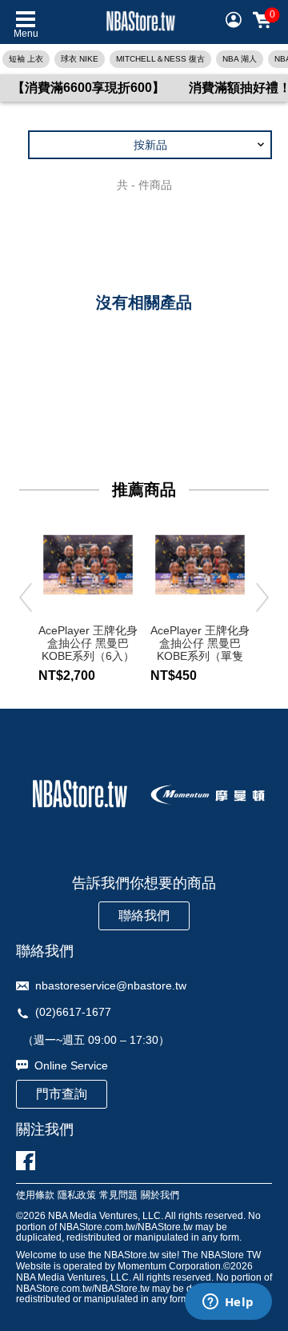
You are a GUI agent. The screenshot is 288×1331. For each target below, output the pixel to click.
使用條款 (35, 1195)
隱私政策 (77, 1195)
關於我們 (160, 1195)
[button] (150, 144)
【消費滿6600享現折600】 (88, 87)
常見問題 (118, 1195)
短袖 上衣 (26, 58)
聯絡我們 (144, 915)
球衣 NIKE (79, 58)
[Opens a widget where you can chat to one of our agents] (228, 1303)
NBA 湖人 (239, 58)
